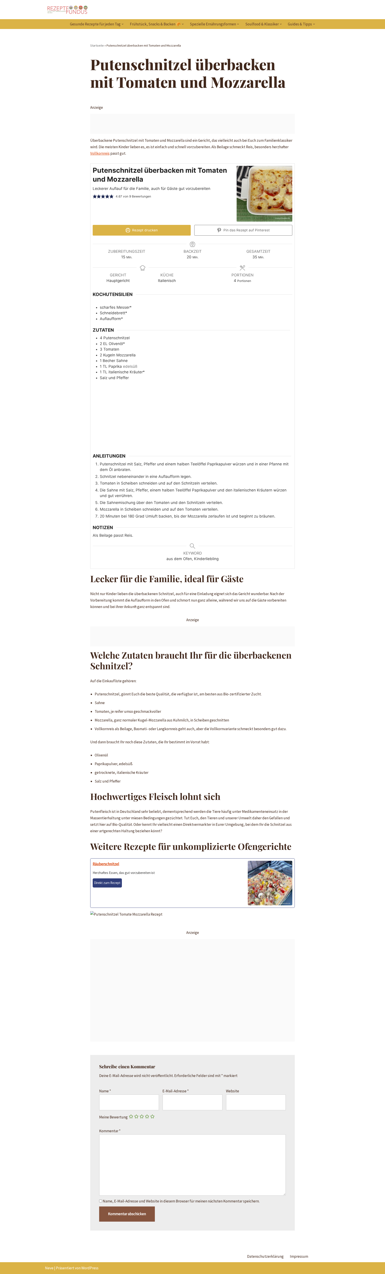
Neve (49, 1268)
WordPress (89, 1268)
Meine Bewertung (113, 1117)
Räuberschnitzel (106, 863)
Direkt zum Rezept (107, 883)
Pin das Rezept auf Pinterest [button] (246, 230)
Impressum (299, 1256)
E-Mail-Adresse (175, 1091)
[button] (123, 24)
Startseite (97, 45)
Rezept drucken (144, 230)
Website (232, 1091)
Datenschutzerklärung (265, 1256)
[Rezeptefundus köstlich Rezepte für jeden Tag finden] (67, 9)
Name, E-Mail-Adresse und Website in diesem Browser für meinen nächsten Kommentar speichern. (181, 1201)
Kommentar (110, 1130)
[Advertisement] (192, 124)
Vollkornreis (100, 153)
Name (105, 1091)
